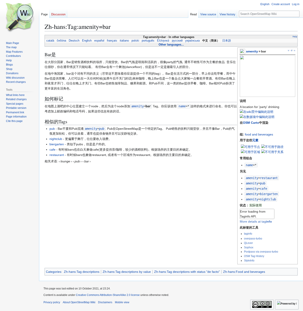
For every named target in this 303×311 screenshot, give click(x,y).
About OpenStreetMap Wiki (79, 302)
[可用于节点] (250, 146)
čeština (61, 40)
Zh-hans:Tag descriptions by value (127, 271)
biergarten (56, 144)
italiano (124, 40)
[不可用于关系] (272, 152)
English (86, 40)
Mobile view (122, 302)
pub (52, 128)
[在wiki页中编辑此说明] (256, 112)
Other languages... (171, 44)
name (249, 165)
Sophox (248, 247)
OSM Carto (251, 122)
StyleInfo (249, 260)
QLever (248, 242)
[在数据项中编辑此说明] (257, 117)
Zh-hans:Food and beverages (244, 271)
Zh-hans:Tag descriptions (81, 271)
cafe (52, 149)
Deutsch (74, 40)
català (50, 40)
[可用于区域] (250, 152)
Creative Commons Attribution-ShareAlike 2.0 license (108, 295)
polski (135, 40)
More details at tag (256, 221)
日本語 (226, 40)
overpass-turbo (253, 238)
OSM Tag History (254, 256)
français (112, 40)
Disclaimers (105, 302)
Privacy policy (51, 302)
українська (192, 40)
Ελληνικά (163, 40)
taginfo (248, 233)
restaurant (56, 155)
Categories (53, 271)
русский (177, 40)
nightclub (55, 139)
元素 (255, 140)
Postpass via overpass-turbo (261, 251)
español (99, 40)
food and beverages (259, 134)
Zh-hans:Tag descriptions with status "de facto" (187, 271)
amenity (252, 51)
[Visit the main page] (19, 18)
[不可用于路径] (272, 146)
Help (295, 36)
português (148, 40)
